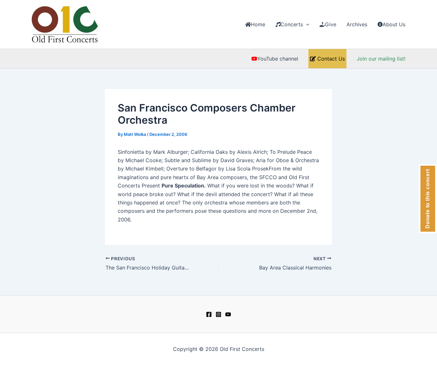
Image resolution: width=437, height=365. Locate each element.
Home (258, 24)
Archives (356, 24)
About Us (394, 24)
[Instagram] (218, 314)
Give (330, 24)
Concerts (292, 24)
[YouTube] (228, 314)
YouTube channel (277, 58)
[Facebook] (209, 314)
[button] (306, 24)
